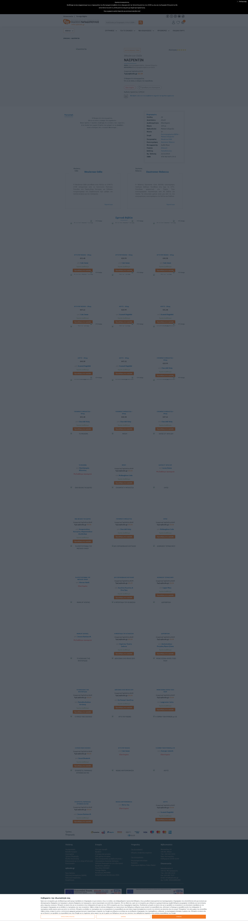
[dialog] (124, 907)
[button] (242, 1)
